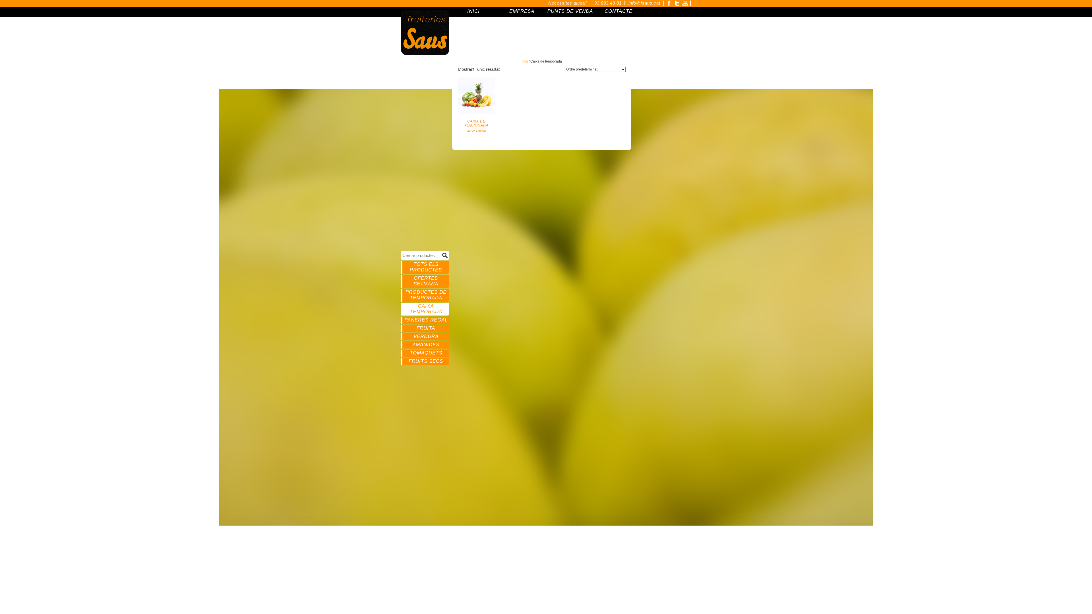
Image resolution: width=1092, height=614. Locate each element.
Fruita (426, 328)
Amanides (425, 344)
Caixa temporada (426, 308)
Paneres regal (426, 320)
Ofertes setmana (425, 281)
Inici (525, 61)
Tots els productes (426, 267)
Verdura (426, 336)
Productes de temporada (426, 294)
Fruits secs (426, 361)
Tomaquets (426, 353)
